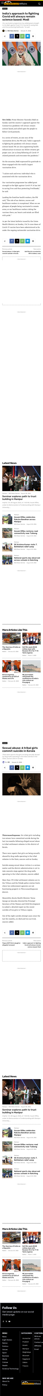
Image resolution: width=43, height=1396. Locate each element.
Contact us (38, 1342)
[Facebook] (12, 36)
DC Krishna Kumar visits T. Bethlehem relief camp (25, 545)
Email (36, 1349)
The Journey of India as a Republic (11, 648)
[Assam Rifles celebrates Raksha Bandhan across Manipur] (7, 519)
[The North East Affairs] (15, 3)
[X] (17, 36)
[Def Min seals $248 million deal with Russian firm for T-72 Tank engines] (31, 639)
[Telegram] (27, 36)
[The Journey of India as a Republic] (11, 639)
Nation (5, 8)
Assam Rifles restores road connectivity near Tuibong (26, 532)
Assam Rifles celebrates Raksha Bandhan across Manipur (24, 519)
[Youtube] (9, 1322)
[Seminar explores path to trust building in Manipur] (21, 478)
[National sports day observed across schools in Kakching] (7, 560)
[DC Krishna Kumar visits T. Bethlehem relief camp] (7, 546)
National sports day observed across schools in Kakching (27, 559)
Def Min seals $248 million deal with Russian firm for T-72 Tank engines (30, 650)
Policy (4, 1385)
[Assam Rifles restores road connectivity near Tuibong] (7, 533)
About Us (5, 1381)
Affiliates (37, 1346)
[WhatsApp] (22, 36)
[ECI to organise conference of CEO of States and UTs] (11, 666)
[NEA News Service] (3, 31)
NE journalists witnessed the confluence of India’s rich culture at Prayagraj (30, 678)
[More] (33, 36)
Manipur (4, 493)
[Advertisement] (21, 94)
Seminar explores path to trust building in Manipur (19, 497)
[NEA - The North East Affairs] (31, 1383)
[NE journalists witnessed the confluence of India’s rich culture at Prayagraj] (31, 666)
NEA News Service (13, 30)
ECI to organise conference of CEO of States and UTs (10, 677)
